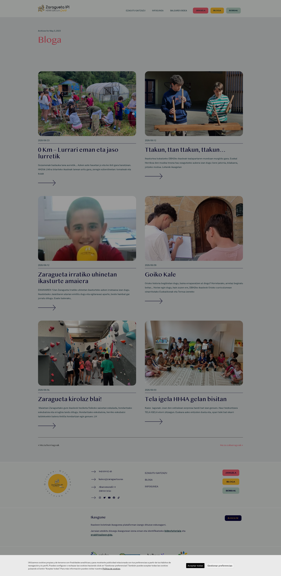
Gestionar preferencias (220, 565)
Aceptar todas (195, 565)
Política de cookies (111, 568)
